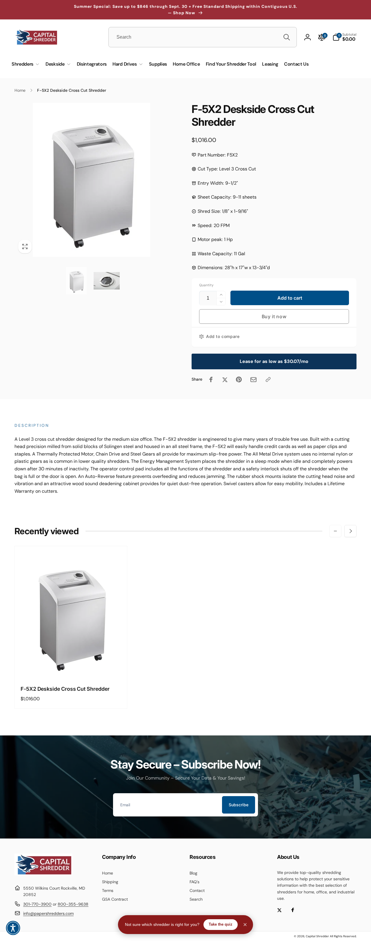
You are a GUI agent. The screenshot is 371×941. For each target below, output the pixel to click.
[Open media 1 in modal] (91, 180)
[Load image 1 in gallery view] (76, 280)
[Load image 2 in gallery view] (107, 280)
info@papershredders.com (48, 913)
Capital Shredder (317, 936)
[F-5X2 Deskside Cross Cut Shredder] (71, 667)
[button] (344, 37)
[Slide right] (350, 531)
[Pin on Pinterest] (239, 379)
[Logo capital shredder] (43, 874)
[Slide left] (335, 531)
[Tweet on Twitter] (225, 379)
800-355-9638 (73, 904)
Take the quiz (220, 924)
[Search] (286, 37)
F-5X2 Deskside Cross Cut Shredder (65, 689)
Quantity (206, 285)
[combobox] (202, 37)
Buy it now (274, 316)
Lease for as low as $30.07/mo (274, 361)
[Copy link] (268, 379)
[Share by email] (253, 379)
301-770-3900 (37, 904)
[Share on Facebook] (211, 379)
